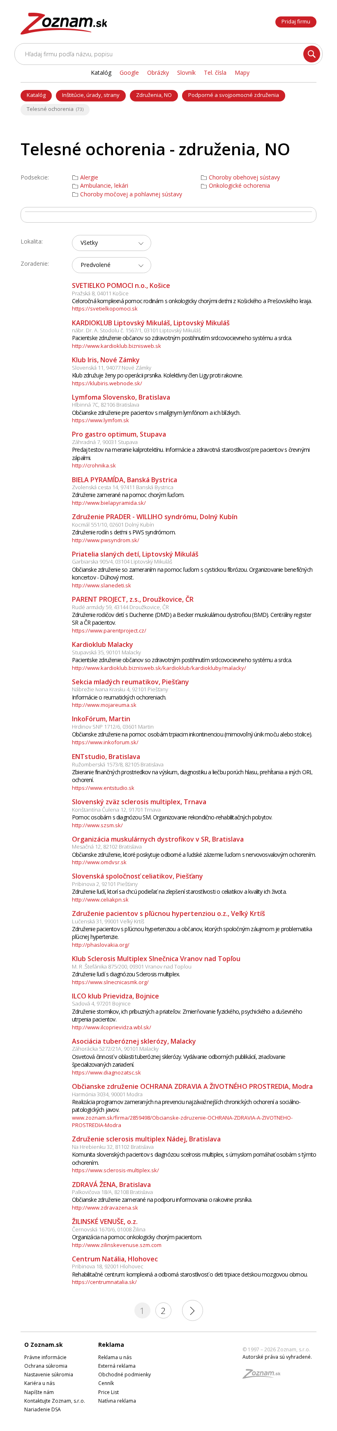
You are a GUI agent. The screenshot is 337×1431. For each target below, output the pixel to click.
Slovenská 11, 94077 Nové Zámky (111, 367)
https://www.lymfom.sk (100, 420)
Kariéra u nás (39, 1383)
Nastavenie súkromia (48, 1374)
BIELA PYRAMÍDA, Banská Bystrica (124, 479)
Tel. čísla (215, 72)
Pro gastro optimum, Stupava (119, 434)
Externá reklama (117, 1365)
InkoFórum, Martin (101, 718)
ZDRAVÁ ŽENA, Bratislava (111, 1184)
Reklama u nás (115, 1357)
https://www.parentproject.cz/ (109, 630)
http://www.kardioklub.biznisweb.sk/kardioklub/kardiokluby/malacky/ (159, 668)
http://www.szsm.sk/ (97, 825)
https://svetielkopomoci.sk (105, 308)
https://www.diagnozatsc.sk (106, 1072)
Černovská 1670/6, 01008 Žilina (108, 1229)
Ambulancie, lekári (104, 185)
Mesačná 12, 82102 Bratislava (107, 846)
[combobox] (111, 243)
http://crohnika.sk (94, 465)
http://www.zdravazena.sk (105, 1207)
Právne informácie (45, 1357)
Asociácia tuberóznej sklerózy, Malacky (134, 1041)
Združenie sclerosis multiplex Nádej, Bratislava (146, 1138)
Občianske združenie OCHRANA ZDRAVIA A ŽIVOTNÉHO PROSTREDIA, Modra (192, 1086)
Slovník (186, 72)
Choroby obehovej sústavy (244, 177)
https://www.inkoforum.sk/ (105, 742)
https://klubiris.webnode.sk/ (107, 383)
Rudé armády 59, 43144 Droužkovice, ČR (120, 607)
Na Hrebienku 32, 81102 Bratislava (113, 1146)
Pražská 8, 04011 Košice (100, 293)
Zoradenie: (35, 263)
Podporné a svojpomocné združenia (233, 95)
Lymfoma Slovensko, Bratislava (121, 397)
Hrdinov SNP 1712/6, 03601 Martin (113, 726)
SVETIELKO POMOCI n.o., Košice (121, 285)
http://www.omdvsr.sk (99, 862)
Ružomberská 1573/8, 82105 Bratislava (118, 764)
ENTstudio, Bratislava (106, 756)
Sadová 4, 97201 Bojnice (101, 1003)
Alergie (89, 177)
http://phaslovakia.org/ (100, 944)
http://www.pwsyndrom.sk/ (105, 540)
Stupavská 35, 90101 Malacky (106, 652)
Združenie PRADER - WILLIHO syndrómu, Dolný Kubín (155, 516)
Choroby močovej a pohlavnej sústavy (131, 194)
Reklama (111, 1344)
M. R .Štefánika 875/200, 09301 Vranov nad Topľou (132, 966)
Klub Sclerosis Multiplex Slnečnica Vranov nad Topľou (156, 958)
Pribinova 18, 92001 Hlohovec (107, 1266)
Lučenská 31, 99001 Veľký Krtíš (108, 921)
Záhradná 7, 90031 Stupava (105, 442)
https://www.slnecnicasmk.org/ (110, 982)
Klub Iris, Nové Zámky (106, 359)
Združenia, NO (154, 95)
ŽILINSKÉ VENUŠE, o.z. (105, 1221)
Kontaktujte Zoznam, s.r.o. (54, 1400)
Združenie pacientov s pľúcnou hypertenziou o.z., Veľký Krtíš (168, 913)
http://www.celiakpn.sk (100, 899)
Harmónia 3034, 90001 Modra (107, 1094)
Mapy (242, 72)
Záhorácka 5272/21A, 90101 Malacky (115, 1048)
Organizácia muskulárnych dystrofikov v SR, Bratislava (158, 839)
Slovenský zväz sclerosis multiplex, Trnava (139, 801)
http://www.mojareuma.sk (104, 705)
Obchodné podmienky (124, 1374)
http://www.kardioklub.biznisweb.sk (116, 346)
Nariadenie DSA (42, 1409)
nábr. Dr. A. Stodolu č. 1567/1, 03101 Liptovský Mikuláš (136, 330)
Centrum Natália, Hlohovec (115, 1258)
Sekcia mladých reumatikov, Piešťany (130, 681)
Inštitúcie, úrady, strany (91, 95)
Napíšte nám (39, 1392)
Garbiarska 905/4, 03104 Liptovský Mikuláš (122, 561)
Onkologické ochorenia (239, 185)
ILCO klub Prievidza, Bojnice (115, 996)
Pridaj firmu (296, 21)
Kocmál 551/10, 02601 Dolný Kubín (113, 524)
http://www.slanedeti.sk (101, 585)
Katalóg (36, 95)
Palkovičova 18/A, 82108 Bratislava (112, 1192)
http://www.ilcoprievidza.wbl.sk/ (111, 1027)
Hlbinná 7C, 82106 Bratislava (105, 404)
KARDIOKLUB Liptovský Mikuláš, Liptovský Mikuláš (151, 322)
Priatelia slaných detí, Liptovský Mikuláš (135, 554)
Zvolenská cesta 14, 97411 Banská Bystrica (122, 487)
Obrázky (158, 72)
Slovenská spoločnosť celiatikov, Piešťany (137, 876)
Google (129, 72)
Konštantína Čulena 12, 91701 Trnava (116, 809)
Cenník (106, 1383)
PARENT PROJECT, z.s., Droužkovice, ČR (133, 599)
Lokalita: (32, 241)
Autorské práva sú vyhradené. (277, 1356)
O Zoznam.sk (43, 1344)
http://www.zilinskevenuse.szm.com (117, 1245)
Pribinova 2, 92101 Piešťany (105, 884)
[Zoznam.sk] (264, 1376)
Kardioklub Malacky (102, 644)
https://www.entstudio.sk (103, 787)
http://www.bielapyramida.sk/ (109, 502)
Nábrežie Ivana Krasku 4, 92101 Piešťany (120, 689)
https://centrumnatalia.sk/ (104, 1282)
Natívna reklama (117, 1400)
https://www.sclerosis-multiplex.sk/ (115, 1170)
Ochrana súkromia (45, 1365)
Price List (108, 1392)
